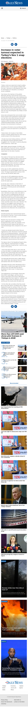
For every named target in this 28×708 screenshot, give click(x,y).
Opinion (21, 685)
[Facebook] (12, 44)
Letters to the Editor (19, 701)
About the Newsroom (6, 701)
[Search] (20, 8)
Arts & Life (13, 687)
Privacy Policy (4, 699)
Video (3, 689)
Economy (13, 685)
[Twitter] (16, 44)
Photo (12, 689)
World (3, 687)
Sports (21, 687)
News (2, 38)
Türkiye (8, 38)
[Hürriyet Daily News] (14, 3)
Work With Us (17, 699)
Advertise (3, 703)
